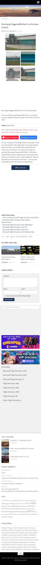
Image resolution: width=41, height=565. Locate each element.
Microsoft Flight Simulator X (13, 379)
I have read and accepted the (18, 296)
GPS (28, 506)
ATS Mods (32, 547)
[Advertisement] (20, 95)
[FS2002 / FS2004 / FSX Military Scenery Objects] (29, 250)
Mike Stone (23, 512)
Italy (12, 509)
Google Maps (23, 506)
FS (26, 503)
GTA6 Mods (5, 545)
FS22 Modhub (19, 528)
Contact (24, 560)
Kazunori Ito (25, 509)
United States (32, 514)
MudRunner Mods (7, 530)
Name (5, 289)
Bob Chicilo (18, 501)
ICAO (31, 506)
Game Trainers (30, 528)
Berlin (7, 236)
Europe (12, 503)
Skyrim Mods (5, 549)
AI (5, 501)
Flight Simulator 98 (10, 396)
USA (2, 517)
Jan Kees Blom (17, 509)
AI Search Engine (7, 528)
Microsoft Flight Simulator (10, 512)
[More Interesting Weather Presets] (5, 451)
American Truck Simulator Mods (25, 530)
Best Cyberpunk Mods (20, 547)
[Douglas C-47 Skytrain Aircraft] (5, 443)
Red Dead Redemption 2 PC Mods (23, 542)
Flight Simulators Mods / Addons (10, 558)
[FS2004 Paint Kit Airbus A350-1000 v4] (10, 250)
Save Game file (6, 533)
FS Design (4, 19)
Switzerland (19, 514)
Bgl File (12, 236)
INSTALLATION (5, 509)
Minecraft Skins (16, 549)
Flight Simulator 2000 (11, 392)
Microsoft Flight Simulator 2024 (15, 371)
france (23, 503)
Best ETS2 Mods (18, 533)
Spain (15, 514)
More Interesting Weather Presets (22, 448)
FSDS (30, 236)
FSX (32, 503)
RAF (10, 514)
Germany (4, 506)
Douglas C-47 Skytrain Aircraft (20, 440)
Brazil (23, 500)
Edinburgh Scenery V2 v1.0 (19, 457)
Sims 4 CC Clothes (12, 537)
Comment (6, 276)
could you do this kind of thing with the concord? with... (20, 478)
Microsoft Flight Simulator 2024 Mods (30, 558)
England (7, 503)
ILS (34, 506)
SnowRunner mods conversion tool (21, 540)
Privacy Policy (26, 296)
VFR (8, 517)
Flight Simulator (18, 503)
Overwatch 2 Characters (31, 549)
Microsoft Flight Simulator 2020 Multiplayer (18, 225)
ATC (8, 501)
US (37, 514)
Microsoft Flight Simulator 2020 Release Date (18, 232)
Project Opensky (5, 514)
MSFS (30, 511)
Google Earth (15, 506)
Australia (11, 500)
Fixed (3, 473)
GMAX (9, 506)
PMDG (34, 511)
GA (36, 503)
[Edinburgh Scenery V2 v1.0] (5, 459)
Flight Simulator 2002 (11, 388)
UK (24, 514)
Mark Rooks (32, 509)
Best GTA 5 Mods (16, 545)
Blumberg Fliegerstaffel (21, 236)
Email (23, 289)
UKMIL (26, 514)
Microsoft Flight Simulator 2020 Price (15, 230)
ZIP (11, 517)
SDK (12, 514)
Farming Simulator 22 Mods (18, 535)
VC (6, 517)
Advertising (17, 560)
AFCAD (3, 500)
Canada (27, 501)
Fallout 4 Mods (6, 547)
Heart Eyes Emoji (29, 545)
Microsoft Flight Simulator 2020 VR (15, 227)
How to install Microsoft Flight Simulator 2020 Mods (21, 217)
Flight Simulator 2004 (11, 383)
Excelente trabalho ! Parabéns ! (12, 484)
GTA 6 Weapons (25, 537)
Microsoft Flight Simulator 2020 (15, 375)
